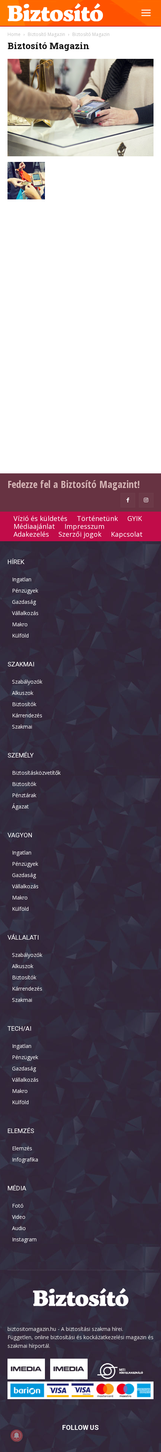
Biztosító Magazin (46, 34)
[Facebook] (128, 500)
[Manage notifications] (16, 1436)
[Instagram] (146, 500)
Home (14, 34)
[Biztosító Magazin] (80, 154)
